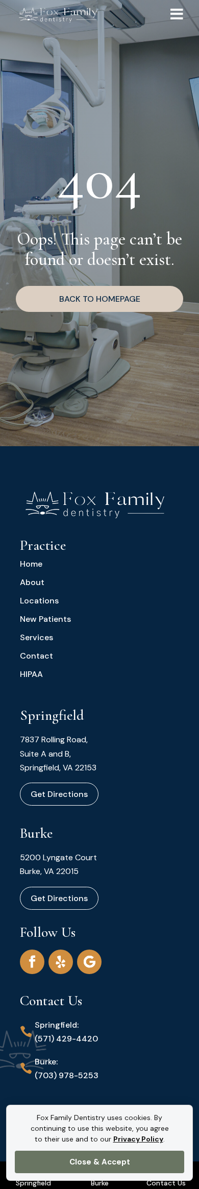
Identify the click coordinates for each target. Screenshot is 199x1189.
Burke (100, 1182)
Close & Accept (99, 1162)
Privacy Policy (138, 1139)
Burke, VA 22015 (49, 871)
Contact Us (166, 1182)
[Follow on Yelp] (60, 962)
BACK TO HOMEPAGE (99, 299)
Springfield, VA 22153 (58, 767)
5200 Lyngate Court (58, 857)
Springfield (33, 1182)
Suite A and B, (45, 753)
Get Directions (59, 794)
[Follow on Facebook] (32, 962)
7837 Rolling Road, (54, 739)
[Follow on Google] (89, 962)
